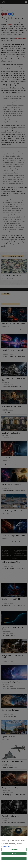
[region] (14, 848)
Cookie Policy (7, 846)
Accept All (14, 858)
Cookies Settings (14, 849)
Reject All (14, 853)
